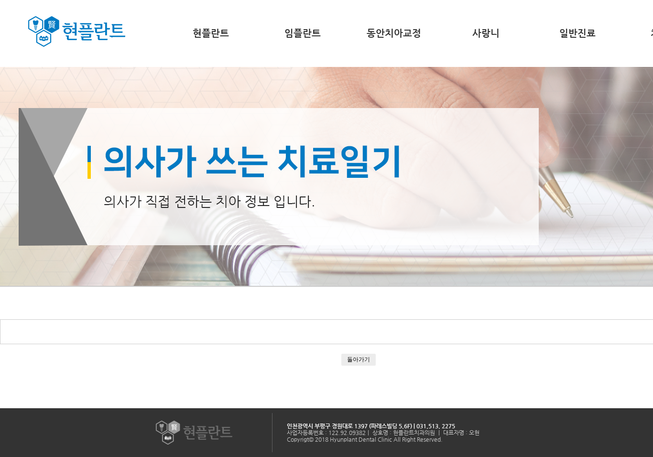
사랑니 (486, 33)
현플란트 (211, 33)
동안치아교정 (394, 33)
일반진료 (577, 33)
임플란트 (302, 33)
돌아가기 (358, 359)
